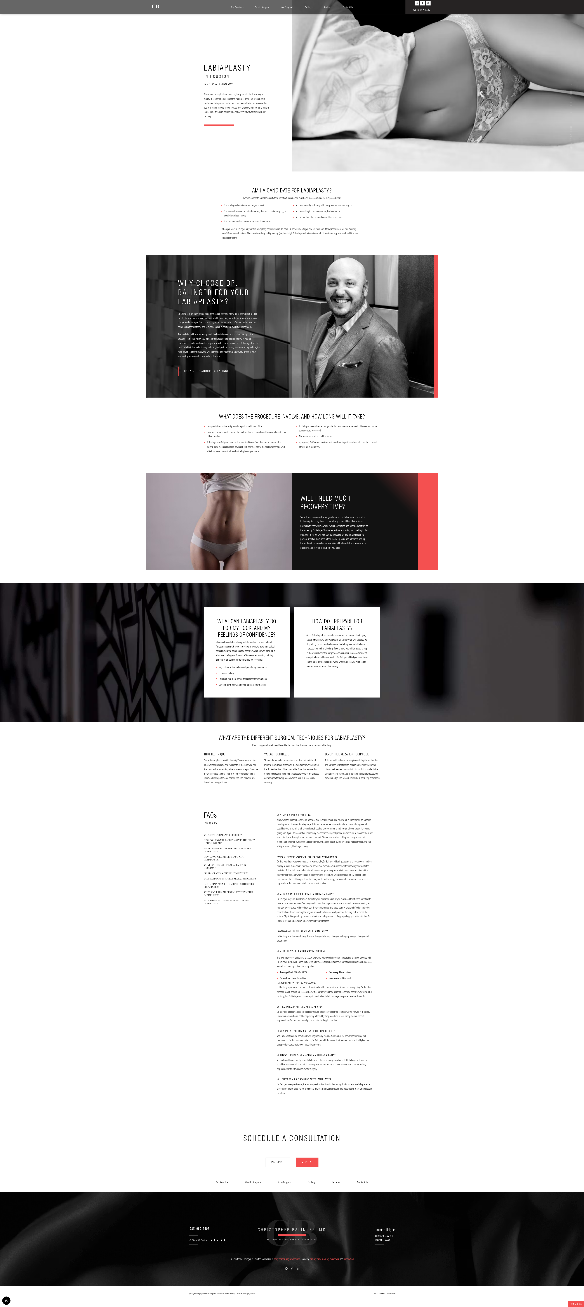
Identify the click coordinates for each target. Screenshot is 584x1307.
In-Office (278, 1162)
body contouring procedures (287, 1259)
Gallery (308, 7)
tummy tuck (315, 1259)
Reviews (328, 7)
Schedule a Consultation (292, 1137)
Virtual (307, 1162)
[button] (6, 1301)
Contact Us (348, 7)
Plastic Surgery (262, 7)
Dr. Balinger (183, 313)
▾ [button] (243, 7)
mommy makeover (330, 1259)
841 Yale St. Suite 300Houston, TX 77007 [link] (384, 1237)
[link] (199, 1228)
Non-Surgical (287, 7)
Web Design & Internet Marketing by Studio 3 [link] (241, 1294)
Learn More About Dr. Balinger (206, 371)
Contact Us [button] (576, 1304)
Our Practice (237, 7)
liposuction (349, 1259)
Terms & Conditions (379, 1294)
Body (214, 84)
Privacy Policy (391, 1294)
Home (207, 84)
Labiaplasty (226, 84)
